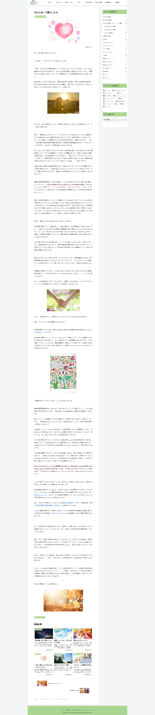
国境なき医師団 (67, 503)
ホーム (62, 710)
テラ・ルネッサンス (61, 513)
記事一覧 (68, 710)
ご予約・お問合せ (76, 710)
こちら (42, 150)
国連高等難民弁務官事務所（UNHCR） (48, 505)
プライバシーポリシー (88, 710)
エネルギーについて (40, 617)
